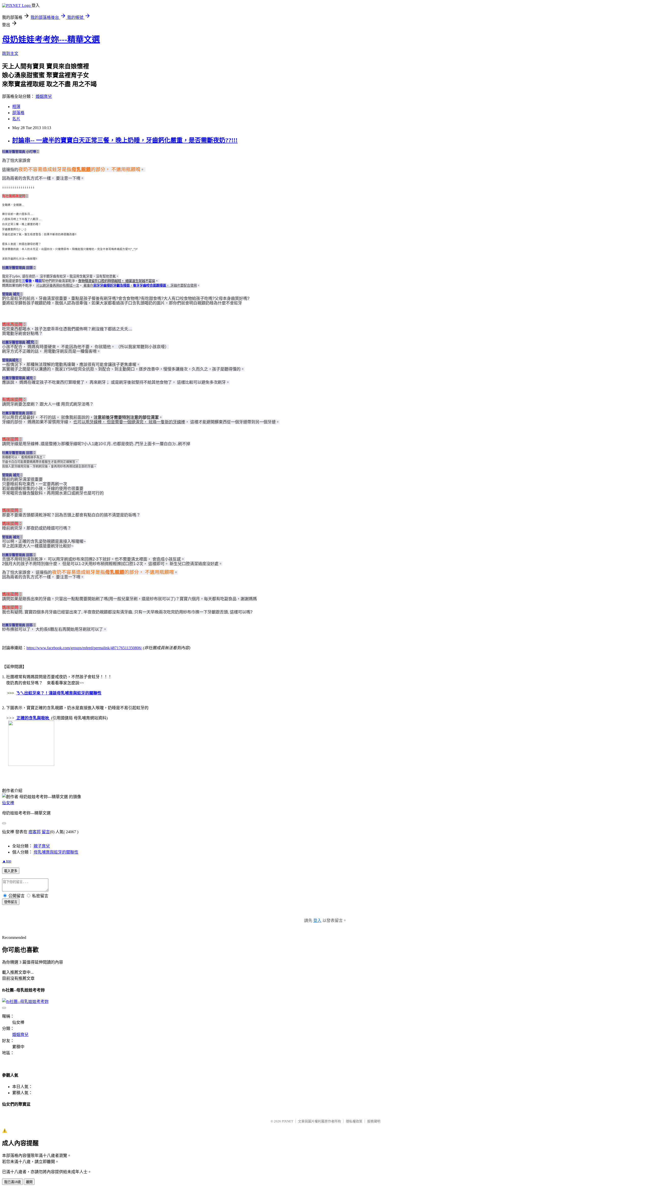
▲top (6, 861)
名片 (16, 119)
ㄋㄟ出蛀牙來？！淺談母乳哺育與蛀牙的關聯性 (58, 693)
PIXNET (287, 1121)
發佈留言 (10, 902)
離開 (29, 1182)
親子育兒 (42, 846)
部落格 (18, 113)
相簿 (16, 106)
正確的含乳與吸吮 (33, 718)
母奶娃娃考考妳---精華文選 (51, 39)
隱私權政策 (354, 1121)
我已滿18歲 (12, 1182)
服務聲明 (373, 1121)
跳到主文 (10, 53)
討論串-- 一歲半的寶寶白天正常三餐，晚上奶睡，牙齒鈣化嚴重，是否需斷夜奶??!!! (125, 140)
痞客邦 (34, 832)
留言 (46, 832)
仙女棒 (8, 803)
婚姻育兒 (44, 96)
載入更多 (10, 871)
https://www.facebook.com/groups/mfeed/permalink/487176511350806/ (84, 648)
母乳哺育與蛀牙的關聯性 (56, 852)
